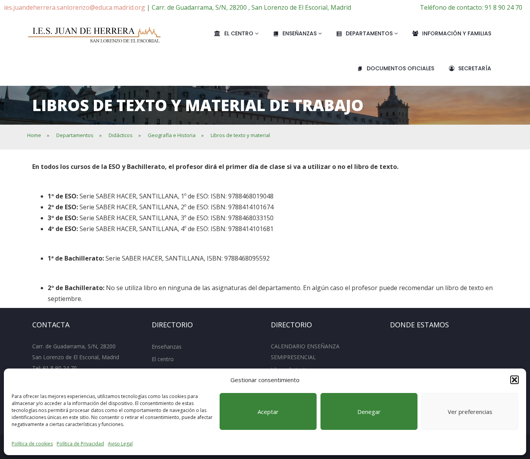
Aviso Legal (120, 443)
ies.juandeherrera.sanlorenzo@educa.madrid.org (74, 7)
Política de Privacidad (80, 443)
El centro (239, 33)
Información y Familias (456, 33)
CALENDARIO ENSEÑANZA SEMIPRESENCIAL (305, 352)
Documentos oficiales (400, 68)
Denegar (369, 412)
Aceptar (268, 412)
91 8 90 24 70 (60, 368)
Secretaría (474, 68)
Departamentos (370, 33)
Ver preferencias (470, 412)
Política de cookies (32, 443)
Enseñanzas (300, 33)
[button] (514, 380)
